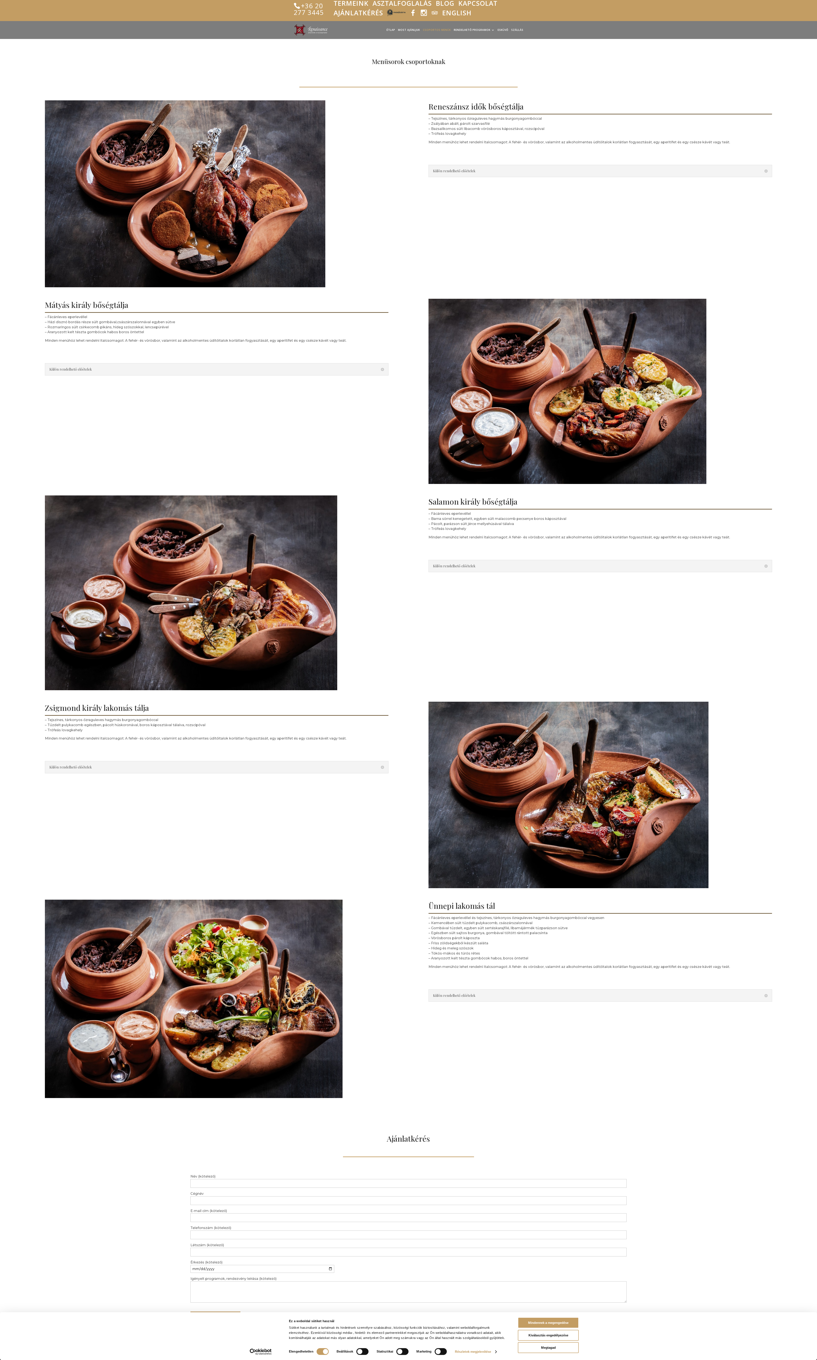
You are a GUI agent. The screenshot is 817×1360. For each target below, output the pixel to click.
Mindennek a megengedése (548, 1322)
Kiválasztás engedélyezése (548, 1335)
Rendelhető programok (472, 30)
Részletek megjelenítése (473, 1351)
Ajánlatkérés (358, 14)
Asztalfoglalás (402, 5)
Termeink (351, 5)
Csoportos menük (437, 30)
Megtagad (548, 1347)
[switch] (362, 1351)
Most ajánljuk (409, 30)
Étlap (391, 30)
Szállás (517, 30)
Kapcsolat (477, 5)
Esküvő (503, 30)
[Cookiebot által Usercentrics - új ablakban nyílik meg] (260, 1352)
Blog (445, 5)
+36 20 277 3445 (309, 9)
